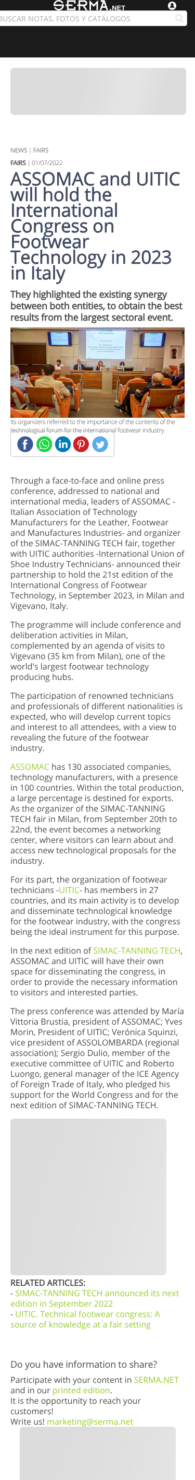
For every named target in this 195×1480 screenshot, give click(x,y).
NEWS (18, 150)
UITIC (69, 890)
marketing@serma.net (90, 1421)
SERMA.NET (156, 1379)
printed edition (81, 1390)
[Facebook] (25, 444)
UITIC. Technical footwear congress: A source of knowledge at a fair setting (85, 1319)
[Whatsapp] (44, 444)
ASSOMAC (29, 766)
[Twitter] (100, 444)
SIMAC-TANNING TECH (136, 950)
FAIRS (40, 150)
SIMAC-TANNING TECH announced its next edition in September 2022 (94, 1298)
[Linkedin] (63, 444)
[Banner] (98, 91)
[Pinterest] (81, 444)
